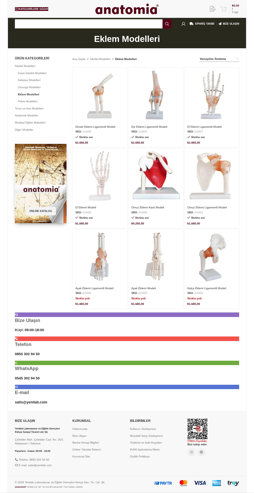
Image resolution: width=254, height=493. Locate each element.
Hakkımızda (79, 428)
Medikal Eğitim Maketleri (30, 122)
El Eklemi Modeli (85, 207)
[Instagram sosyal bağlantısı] (191, 452)
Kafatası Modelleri (29, 80)
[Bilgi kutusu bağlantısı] (213, 9)
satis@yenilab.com (31, 402)
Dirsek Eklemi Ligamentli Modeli (95, 126)
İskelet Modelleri (25, 66)
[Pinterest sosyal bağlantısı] (201, 452)
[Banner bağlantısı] (40, 183)
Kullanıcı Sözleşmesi (143, 428)
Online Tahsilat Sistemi (86, 449)
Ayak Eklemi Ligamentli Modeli (94, 288)
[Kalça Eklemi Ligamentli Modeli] (211, 256)
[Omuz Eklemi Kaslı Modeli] (155, 175)
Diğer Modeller (24, 129)
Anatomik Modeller (26, 115)
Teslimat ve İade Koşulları (146, 442)
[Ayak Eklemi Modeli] (155, 256)
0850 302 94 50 (27, 354)
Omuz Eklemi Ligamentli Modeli (207, 207)
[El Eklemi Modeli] (99, 175)
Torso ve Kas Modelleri (29, 108)
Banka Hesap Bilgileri (85, 442)
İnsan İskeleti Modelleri (32, 73)
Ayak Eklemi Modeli (143, 288)
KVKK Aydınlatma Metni (145, 449)
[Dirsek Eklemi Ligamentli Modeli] (99, 95)
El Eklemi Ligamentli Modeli (204, 126)
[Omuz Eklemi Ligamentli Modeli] (211, 175)
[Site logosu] (127, 8)
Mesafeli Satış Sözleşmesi (146, 435)
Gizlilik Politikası (140, 456)
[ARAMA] (167, 23)
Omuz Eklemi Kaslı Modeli (147, 207)
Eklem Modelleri (28, 94)
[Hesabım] (184, 24)
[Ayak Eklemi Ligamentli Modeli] (99, 256)
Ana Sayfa (78, 59)
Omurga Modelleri (29, 87)
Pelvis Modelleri (28, 101)
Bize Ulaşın (79, 435)
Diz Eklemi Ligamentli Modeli (149, 126)
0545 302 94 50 (27, 378)
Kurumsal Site (81, 456)
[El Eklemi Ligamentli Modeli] (211, 95)
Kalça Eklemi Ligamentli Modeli (206, 288)
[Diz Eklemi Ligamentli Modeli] (155, 95)
